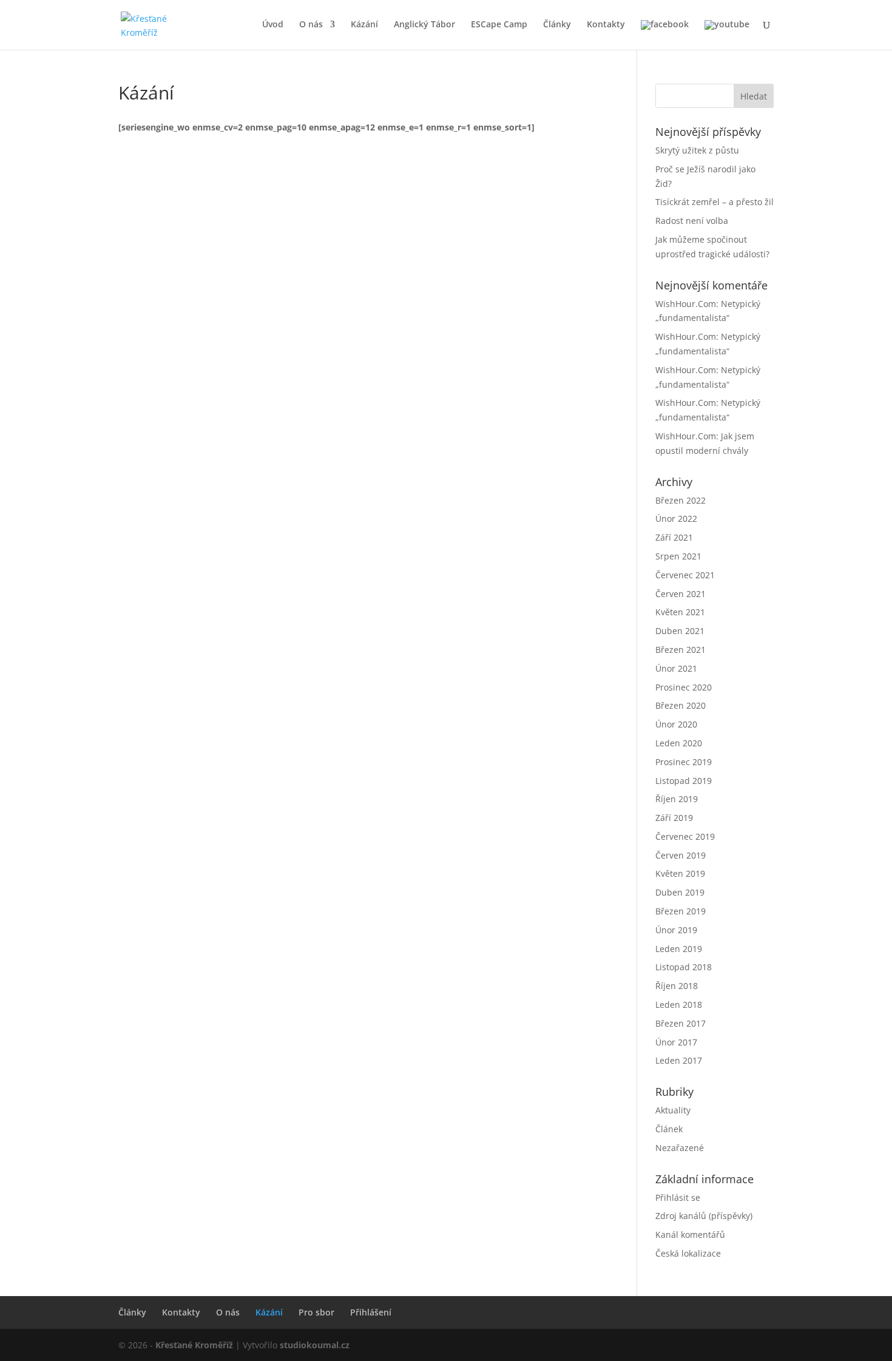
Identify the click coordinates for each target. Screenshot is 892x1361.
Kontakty (606, 25)
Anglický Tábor (424, 25)
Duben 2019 (679, 892)
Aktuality (673, 1110)
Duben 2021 (679, 631)
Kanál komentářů (690, 1234)
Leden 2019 (678, 948)
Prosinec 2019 (683, 762)
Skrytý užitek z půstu (697, 150)
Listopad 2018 (683, 967)
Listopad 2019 (683, 780)
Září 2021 (674, 537)
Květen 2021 (680, 612)
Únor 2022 (676, 518)
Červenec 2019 (685, 836)
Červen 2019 (680, 855)
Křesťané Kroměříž (194, 1345)
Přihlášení (370, 1312)
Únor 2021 (676, 668)
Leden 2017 (678, 1060)
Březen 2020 (680, 705)
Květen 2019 (680, 873)
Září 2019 (674, 817)
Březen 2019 (680, 911)
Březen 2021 (680, 649)
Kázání (364, 25)
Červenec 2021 (685, 575)
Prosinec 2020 (683, 687)
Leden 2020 (678, 743)
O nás (311, 25)
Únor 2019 (676, 930)
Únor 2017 (676, 1042)
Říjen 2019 (676, 799)
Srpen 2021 (678, 556)
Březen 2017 (680, 1023)
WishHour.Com (685, 303)
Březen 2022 (680, 500)
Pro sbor (316, 1312)
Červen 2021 (680, 593)
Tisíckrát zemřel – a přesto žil (714, 202)
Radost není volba (691, 220)
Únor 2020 (676, 724)
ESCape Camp (499, 25)
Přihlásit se (677, 1197)
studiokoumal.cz (315, 1345)
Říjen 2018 (676, 985)
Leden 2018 (678, 1004)
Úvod (272, 25)
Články (557, 25)
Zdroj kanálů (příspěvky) (703, 1215)
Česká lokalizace (688, 1253)
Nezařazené (679, 1147)
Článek (669, 1129)
